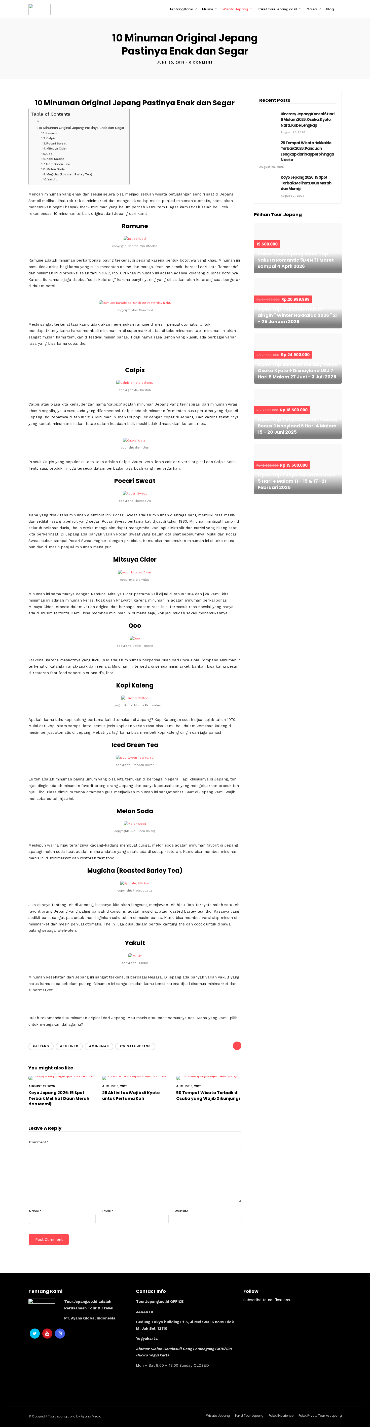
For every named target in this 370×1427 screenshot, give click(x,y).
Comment (39, 1142)
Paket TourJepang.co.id (277, 9)
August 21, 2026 (41, 1086)
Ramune (52, 133)
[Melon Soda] (135, 823)
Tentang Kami (181, 9)
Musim (207, 9)
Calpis (51, 138)
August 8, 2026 (115, 1086)
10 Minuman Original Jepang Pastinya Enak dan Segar (81, 128)
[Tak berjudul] (135, 238)
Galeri (312, 9)
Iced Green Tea (58, 164)
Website (181, 1211)
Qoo (49, 154)
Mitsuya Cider (57, 148)
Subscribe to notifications (266, 1300)
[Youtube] (47, 1333)
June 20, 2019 (171, 62)
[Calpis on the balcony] (134, 382)
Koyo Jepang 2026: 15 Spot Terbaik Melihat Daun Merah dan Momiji (58, 1098)
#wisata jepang (135, 1046)
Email (107, 1211)
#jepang (41, 1046)
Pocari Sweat (56, 143)
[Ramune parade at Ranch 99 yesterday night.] (135, 303)
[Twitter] (35, 1333)
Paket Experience (281, 1415)
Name (35, 1211)
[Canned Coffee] (134, 698)
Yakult (52, 179)
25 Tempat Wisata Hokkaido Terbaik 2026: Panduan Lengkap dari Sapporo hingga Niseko (307, 151)
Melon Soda (56, 169)
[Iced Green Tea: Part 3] (135, 757)
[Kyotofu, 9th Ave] (134, 883)
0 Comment (201, 62)
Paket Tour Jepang (249, 1415)
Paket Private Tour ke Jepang (320, 1415)
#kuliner (69, 1046)
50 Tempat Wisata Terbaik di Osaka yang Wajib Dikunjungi (208, 1095)
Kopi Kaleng (55, 159)
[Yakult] (134, 956)
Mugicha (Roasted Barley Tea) (69, 174)
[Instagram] (60, 1333)
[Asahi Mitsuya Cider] (135, 572)
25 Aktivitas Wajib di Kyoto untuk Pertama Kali (131, 1095)
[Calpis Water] (135, 440)
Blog (330, 9)
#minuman (99, 1046)
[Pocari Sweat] (135, 493)
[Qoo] (135, 638)
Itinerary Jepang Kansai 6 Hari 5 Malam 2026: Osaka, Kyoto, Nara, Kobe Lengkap (307, 119)
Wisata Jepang (235, 9)
